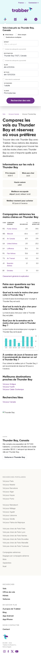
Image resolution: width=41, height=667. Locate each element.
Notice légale (7, 647)
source (5, 436)
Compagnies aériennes (12, 552)
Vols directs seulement (12, 79)
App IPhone (8, 619)
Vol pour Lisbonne (10, 515)
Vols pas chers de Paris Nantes (15, 536)
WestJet (10, 234)
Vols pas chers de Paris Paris (14, 528)
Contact (6, 629)
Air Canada (11, 239)
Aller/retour (9, 34)
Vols (4, 588)
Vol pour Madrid (9, 485)
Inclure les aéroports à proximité (15, 49)
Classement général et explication (16, 276)
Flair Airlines (11, 253)
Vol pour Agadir (9, 512)
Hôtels (5, 595)
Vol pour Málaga (9, 508)
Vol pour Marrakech (10, 505)
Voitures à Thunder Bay (14, 457)
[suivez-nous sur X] (12, 652)
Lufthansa (10, 248)
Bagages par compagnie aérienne (16, 556)
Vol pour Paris (8, 481)
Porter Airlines (12, 229)
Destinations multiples (13, 37)
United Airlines (12, 243)
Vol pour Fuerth (9, 387)
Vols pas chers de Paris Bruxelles (16, 539)
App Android (8, 616)
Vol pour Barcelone (10, 488)
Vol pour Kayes (9, 495)
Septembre (7, 563)
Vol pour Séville (9, 519)
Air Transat (11, 258)
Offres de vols (9, 592)
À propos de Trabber (12, 609)
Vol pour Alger (8, 492)
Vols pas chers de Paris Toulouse (16, 546)
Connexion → (34, 3)
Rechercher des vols (20, 100)
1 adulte (7, 85)
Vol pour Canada (9, 402)
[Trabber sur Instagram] (4, 652)
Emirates (10, 270)
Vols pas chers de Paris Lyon (14, 532)
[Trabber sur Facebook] (8, 652)
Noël (4, 566)
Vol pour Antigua (9, 384)
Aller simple (22, 34)
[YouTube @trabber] (16, 652)
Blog (4, 612)
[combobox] (20, 43)
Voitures (6, 599)
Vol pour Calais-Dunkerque (13, 389)
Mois (4, 559)
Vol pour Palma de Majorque (14, 522)
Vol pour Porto (8, 499)
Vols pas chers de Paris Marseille (15, 543)
